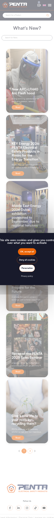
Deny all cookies (27, 260)
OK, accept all (27, 252)
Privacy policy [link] (27, 276)
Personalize (27, 268)
